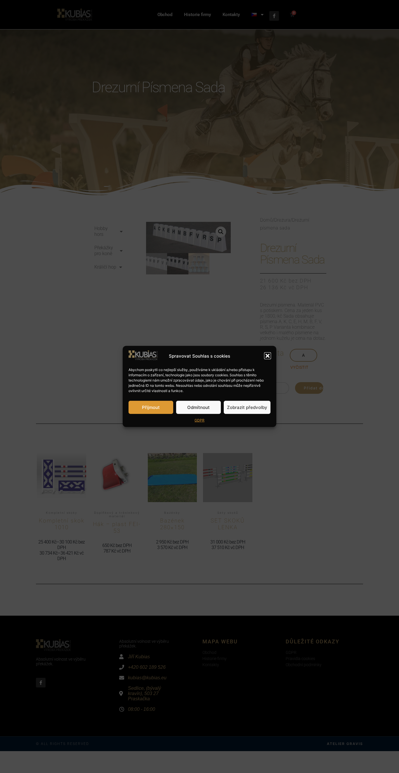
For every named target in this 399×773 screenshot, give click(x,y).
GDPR (199, 420)
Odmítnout (198, 407)
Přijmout (151, 407)
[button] (267, 356)
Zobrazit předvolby (247, 407)
